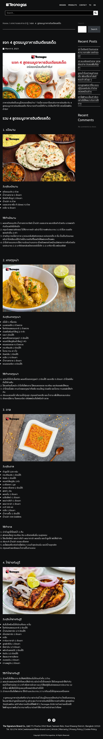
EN (95, 5)
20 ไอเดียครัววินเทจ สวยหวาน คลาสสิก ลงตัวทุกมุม (88, 53)
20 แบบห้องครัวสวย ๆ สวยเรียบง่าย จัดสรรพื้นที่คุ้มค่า (89, 64)
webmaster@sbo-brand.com (37, 729)
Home (5, 23)
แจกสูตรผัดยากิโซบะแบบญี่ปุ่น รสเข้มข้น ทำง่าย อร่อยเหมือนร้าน (88, 88)
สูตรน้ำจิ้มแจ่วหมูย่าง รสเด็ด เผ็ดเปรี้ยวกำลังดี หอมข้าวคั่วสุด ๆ (88, 76)
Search (81, 23)
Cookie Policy (90, 729)
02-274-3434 (16, 729)
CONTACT (83, 5)
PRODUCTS (72, 5)
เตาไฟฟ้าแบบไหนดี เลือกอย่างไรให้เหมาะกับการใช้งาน (88, 100)
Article (55, 729)
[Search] (95, 13)
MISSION (62, 5)
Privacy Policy (76, 729)
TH (90, 5)
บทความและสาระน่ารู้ (19, 23)
